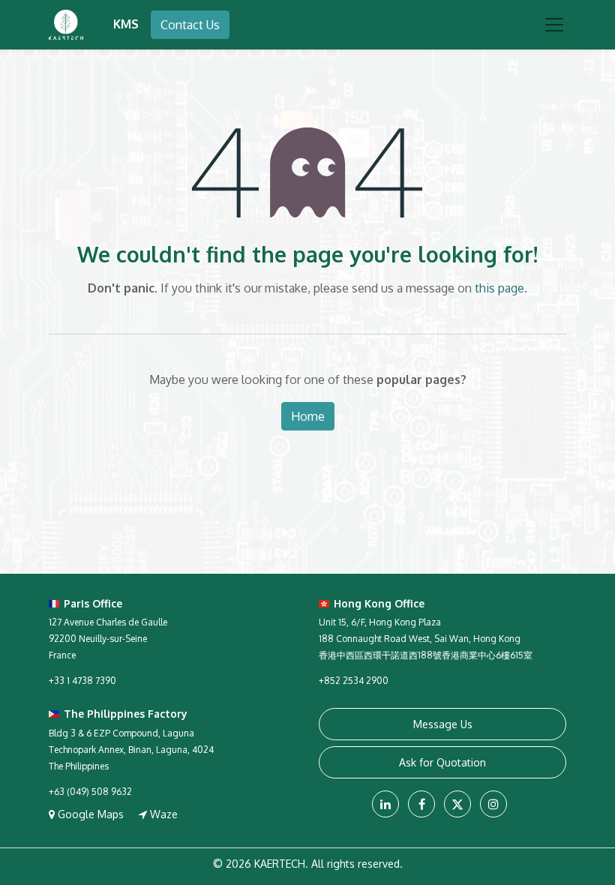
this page (499, 288)
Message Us (442, 724)
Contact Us (190, 24)
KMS (126, 24)
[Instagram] (493, 804)
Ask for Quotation (442, 762)
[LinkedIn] (385, 804)
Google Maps (91, 814)
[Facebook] (421, 804)
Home (308, 416)
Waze (162, 814)
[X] (457, 804)
